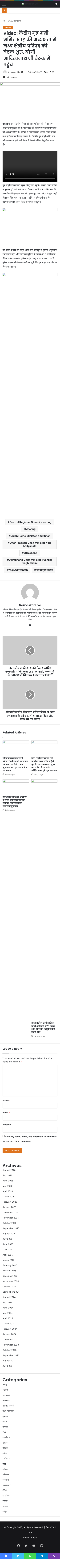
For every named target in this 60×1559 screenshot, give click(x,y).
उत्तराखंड (17, 21)
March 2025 (9, 1260)
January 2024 (9, 1334)
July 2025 (7, 1239)
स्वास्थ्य (5, 1506)
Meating (30, 529)
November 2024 (11, 1281)
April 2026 (8, 1191)
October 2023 (9, 1350)
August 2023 (9, 1360)
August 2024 (9, 1297)
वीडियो (5, 1490)
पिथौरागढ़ (6, 1458)
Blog (5, 1384)
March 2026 (9, 1196)
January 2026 (9, 1207)
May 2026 (7, 1186)
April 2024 (8, 1318)
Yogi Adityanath (18, 569)
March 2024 (9, 1323)
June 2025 (8, 1244)
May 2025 (7, 1249)
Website (7, 1124)
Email (6, 1112)
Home (8, 21)
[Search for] (56, 5)
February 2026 (10, 1202)
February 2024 (10, 1329)
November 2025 (11, 1217)
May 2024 (7, 1313)
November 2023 (11, 1344)
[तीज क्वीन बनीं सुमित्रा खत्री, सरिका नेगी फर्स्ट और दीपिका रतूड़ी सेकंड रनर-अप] (44, 899)
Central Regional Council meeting (30, 522)
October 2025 (9, 1223)
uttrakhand (30, 552)
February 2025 (10, 1265)
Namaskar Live (14, 72)
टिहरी (5, 1432)
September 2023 (11, 1355)
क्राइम (5, 1416)
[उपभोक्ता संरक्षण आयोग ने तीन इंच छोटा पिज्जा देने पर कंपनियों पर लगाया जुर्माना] (16, 786)
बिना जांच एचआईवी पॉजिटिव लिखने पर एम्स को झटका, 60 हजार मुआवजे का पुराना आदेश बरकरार (15, 764)
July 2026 (7, 1175)
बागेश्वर (5, 1469)
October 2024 (9, 1286)
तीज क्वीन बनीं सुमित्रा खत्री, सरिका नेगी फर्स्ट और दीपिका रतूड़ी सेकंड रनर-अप (43, 1027)
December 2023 (11, 1339)
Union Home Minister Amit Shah (30, 535)
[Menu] (4, 5)
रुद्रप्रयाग (7, 1485)
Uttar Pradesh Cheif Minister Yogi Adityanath (30, 544)
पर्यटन (5, 1453)
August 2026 (9, 1170)
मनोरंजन (6, 1474)
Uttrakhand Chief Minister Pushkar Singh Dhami (30, 561)
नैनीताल (5, 1448)
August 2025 (9, 1233)
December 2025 (11, 1212)
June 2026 (8, 1180)
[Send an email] (22, 72)
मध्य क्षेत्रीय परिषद (44, 569)
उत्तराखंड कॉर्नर (8, 1405)
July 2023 (7, 1366)
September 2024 (11, 1292)
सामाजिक (6, 1495)
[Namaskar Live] (30, 4)
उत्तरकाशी (6, 1395)
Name (6, 1100)
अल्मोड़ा (5, 1390)
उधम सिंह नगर (8, 1411)
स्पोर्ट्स (5, 1501)
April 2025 (8, 1254)
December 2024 (11, 1276)
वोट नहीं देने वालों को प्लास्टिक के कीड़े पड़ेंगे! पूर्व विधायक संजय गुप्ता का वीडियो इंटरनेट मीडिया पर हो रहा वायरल (44, 764)
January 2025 (9, 1270)
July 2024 (7, 1302)
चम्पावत (5, 1427)
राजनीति (6, 1479)
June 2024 (8, 1307)
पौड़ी (4, 1464)
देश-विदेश (6, 1437)
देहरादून (5, 1442)
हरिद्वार (5, 1511)
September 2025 (11, 1228)
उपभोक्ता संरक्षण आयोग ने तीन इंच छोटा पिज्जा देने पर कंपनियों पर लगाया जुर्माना (15, 802)
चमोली (5, 1421)
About (34, 1537)
